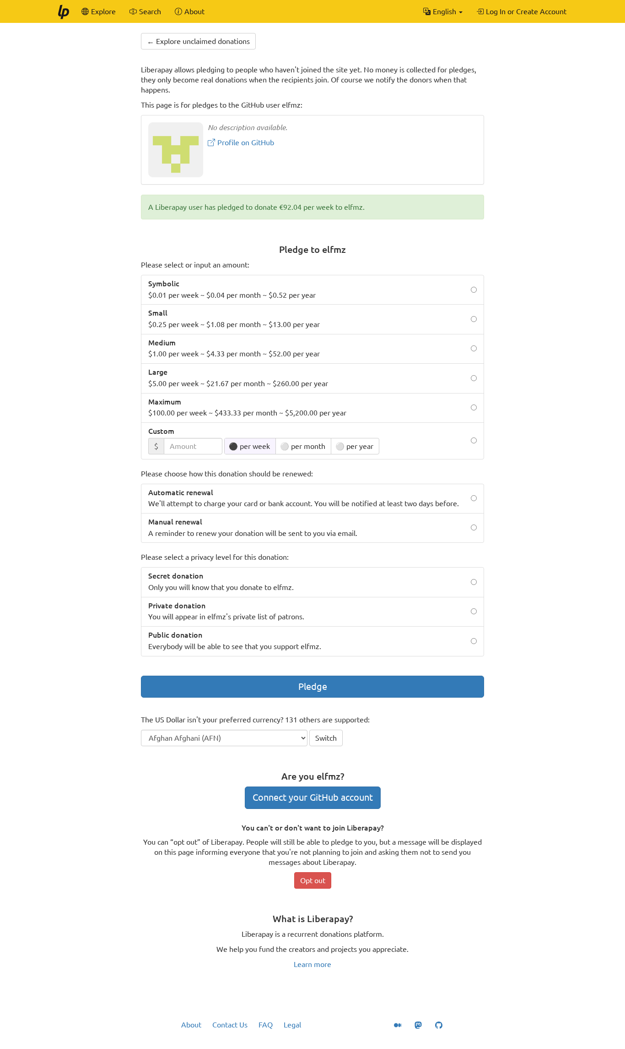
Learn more (312, 964)
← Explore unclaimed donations (198, 41)
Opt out (312, 880)
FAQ (266, 1025)
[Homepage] (63, 11)
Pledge (312, 686)
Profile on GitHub (245, 142)
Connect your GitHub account (313, 797)
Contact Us (230, 1025)
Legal (292, 1025)
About (191, 1025)
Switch (326, 738)
